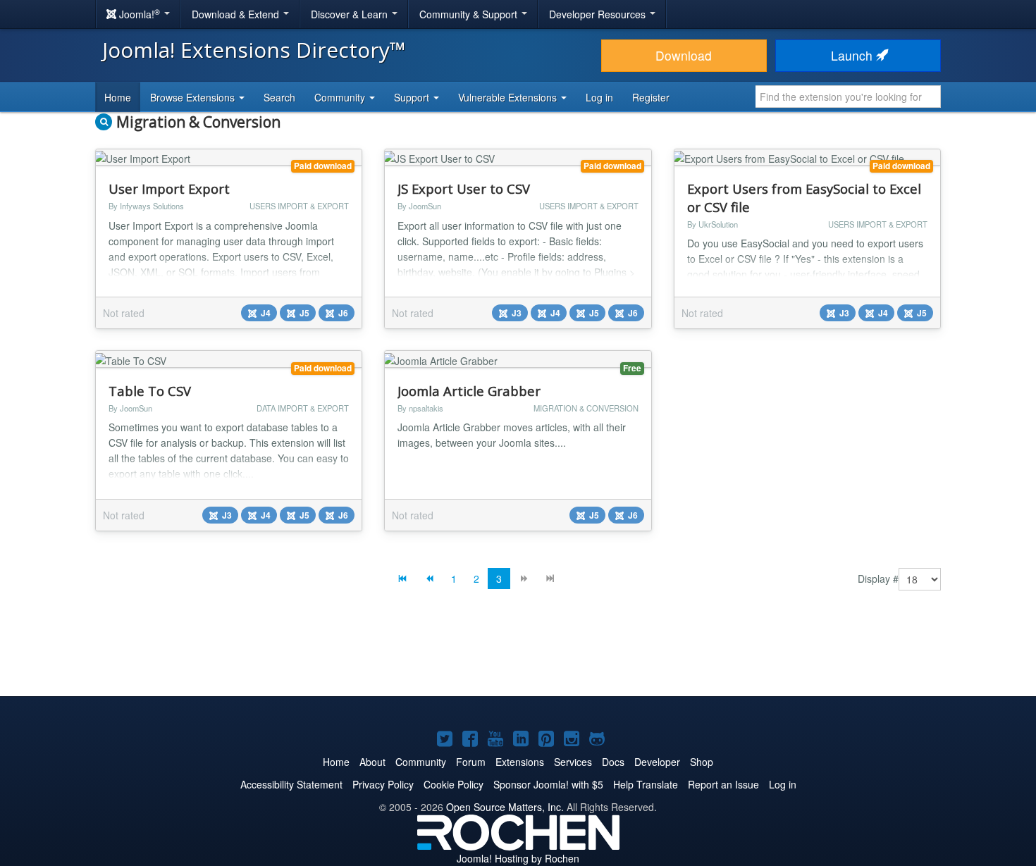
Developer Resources (598, 14)
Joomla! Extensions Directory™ (254, 49)
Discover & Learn (350, 14)
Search (279, 97)
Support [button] (413, 97)
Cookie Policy (453, 784)
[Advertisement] (518, 654)
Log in (599, 97)
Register (651, 97)
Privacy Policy (383, 784)
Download (683, 55)
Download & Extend (237, 14)
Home (117, 97)
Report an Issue (723, 784)
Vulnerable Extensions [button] (509, 97)
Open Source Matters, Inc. (505, 807)
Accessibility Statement (291, 784)
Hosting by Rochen (518, 858)
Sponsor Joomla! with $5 (548, 784)
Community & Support (469, 14)
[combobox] (848, 96)
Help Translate (645, 784)
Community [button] (341, 97)
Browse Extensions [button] (194, 97)
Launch (853, 55)
